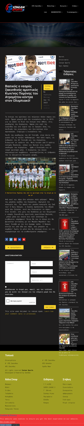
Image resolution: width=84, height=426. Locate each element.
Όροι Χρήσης (63, 66)
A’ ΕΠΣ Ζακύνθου (48, 360)
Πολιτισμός (67, 384)
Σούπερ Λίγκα (48, 87)
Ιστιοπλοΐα (9, 403)
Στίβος (8, 390)
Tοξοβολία (9, 393)
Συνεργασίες (67, 390)
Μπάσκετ (8, 384)
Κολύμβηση (9, 397)
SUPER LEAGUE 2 (49, 387)
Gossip (65, 397)
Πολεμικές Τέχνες (12, 409)
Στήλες (74, 6)
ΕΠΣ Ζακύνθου (36, 6)
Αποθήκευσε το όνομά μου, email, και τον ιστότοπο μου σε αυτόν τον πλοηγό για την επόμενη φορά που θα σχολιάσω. (30, 291)
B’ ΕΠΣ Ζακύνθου (11, 363)
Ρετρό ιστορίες (69, 403)
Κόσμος (46, 403)
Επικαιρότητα (10, 360)
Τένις (7, 400)
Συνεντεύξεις (68, 387)
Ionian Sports (64, 63)
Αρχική (61, 57)
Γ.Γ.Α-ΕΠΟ (47, 384)
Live (45, 12)
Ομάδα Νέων (46, 366)
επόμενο (48, 247)
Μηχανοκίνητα (10, 406)
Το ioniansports (72, 12)
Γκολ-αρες (66, 400)
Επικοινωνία (63, 60)
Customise (15, 425)
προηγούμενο (15, 247)
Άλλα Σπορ (50, 6)
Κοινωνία (63, 6)
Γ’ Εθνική (47, 390)
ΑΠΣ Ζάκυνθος (10, 366)
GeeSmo (27, 373)
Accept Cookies (6, 425)
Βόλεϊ (7, 387)
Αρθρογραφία (67, 393)
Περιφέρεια (48, 397)
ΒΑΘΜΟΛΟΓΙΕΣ (56, 12)
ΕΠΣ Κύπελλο (47, 363)
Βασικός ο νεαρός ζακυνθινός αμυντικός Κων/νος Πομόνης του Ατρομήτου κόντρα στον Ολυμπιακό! (21, 93)
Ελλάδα (46, 400)
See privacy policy (7, 422)
